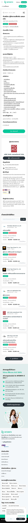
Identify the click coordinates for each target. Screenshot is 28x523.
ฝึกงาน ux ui (14, 486)
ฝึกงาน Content (5, 486)
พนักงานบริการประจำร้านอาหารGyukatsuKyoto (9, 341)
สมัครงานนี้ (24, 6)
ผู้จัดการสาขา (6, 295)
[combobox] (11, 219)
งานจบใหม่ (4, 506)
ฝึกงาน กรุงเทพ (20, 491)
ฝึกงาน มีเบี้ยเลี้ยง (11, 491)
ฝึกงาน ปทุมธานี (5, 499)
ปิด (11, 519)
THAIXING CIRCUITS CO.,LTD (14, 226)
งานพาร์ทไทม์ (5, 508)
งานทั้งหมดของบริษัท (15, 158)
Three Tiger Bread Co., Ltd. (14, 247)
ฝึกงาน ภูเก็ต (14, 499)
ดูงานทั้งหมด (15, 359)
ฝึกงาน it (20, 488)
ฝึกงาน (3, 491)
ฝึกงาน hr (14, 488)
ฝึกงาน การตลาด (13, 483)
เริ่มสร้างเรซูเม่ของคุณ (13, 405)
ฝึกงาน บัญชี (5, 483)
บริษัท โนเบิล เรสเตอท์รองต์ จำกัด (14, 154)
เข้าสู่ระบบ (18, 2)
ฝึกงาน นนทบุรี (14, 494)
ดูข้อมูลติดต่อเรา (7, 442)
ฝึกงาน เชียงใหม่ (5, 494)
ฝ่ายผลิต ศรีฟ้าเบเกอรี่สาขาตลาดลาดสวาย (14, 273)
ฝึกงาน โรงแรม (22, 486)
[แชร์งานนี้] (23, 12)
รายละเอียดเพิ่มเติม (21, 516)
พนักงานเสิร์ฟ (6, 230)
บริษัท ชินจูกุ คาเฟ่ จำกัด (12, 336)
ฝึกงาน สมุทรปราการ (6, 496)
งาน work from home (14, 506)
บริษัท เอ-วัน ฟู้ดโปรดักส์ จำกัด (14, 290)
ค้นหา (24, 219)
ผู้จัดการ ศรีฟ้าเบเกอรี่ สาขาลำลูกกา (12, 252)
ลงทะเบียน (24, 2)
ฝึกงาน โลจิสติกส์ (6, 488)
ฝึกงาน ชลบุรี (16, 496)
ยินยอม (20, 519)
